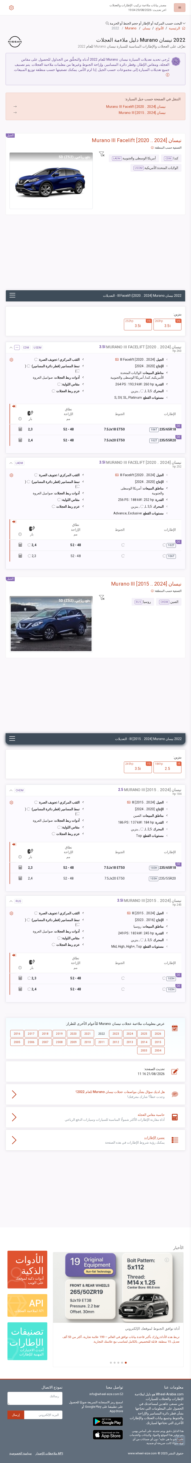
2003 (144, 1050)
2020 (73, 1033)
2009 (73, 1042)
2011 (101, 1042)
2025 (144, 1033)
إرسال (16, 1415)
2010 (87, 1042)
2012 (116, 1042)
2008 (59, 1042)
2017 (31, 1033)
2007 (45, 1042)
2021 (87, 1033)
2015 (158, 1042)
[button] (95, 23)
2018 (45, 1033)
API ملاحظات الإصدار (49, 1453)
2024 (129, 1033)
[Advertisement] (95, 255)
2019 (59, 1033)
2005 (17, 1042)
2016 (17, 1033)
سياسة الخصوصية (20, 1453)
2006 (31, 1042)
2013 (129, 1042)
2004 (158, 1050)
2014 (144, 1042)
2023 (116, 1033)
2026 (158, 1033)
